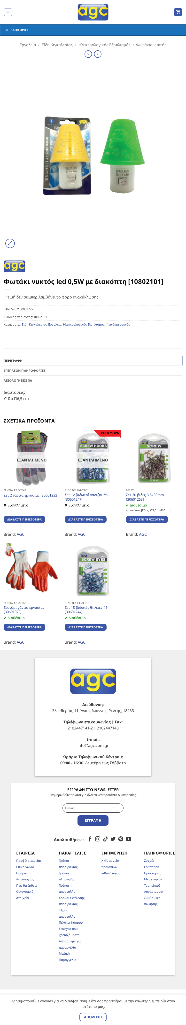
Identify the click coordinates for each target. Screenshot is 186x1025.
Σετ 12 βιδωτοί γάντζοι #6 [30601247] (86, 497)
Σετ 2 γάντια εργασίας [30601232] (31, 495)
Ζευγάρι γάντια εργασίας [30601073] (24, 609)
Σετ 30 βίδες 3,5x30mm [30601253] (145, 497)
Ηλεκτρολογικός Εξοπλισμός (104, 44)
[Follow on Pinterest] (120, 839)
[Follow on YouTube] (128, 839)
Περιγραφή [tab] (13, 360)
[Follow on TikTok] (105, 839)
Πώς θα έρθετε (26, 885)
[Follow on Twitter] (113, 839)
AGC (20, 534)
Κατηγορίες (19, 30)
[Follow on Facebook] (90, 839)
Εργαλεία (28, 44)
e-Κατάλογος (110, 873)
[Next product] (88, 54)
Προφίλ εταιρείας (28, 860)
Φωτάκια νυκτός (151, 44)
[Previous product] (97, 54)
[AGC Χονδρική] (93, 12)
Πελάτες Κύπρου (71, 922)
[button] (8, 12)
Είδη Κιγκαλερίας (57, 44)
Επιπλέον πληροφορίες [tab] (24, 370)
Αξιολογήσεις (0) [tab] (18, 380)
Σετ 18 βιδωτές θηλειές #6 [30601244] (86, 609)
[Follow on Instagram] (97, 839)
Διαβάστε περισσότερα (24, 519)
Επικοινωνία (25, 867)
